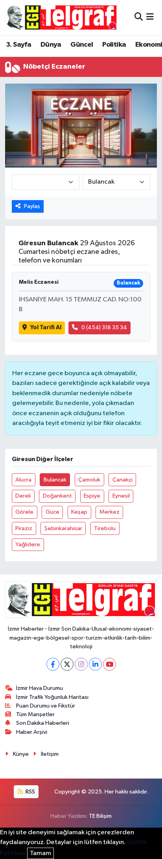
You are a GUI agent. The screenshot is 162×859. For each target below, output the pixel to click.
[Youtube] (109, 664)
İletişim (50, 754)
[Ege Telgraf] (61, 17)
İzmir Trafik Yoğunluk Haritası (52, 697)
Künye (21, 754)
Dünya (50, 44)
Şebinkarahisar (63, 528)
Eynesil (121, 496)
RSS (29, 792)
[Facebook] (52, 664)
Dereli (23, 496)
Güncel (81, 44)
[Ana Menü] (150, 17)
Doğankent (57, 496)
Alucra (23, 480)
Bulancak (55, 480)
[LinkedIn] (95, 664)
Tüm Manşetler (35, 714)
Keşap (79, 512)
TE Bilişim (100, 816)
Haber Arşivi (31, 732)
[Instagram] (81, 664)
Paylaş (32, 206)
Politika (114, 44)
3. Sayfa (18, 44)
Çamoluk (89, 480)
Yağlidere (27, 544)
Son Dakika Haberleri (42, 723)
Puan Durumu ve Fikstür (45, 706)
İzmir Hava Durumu (39, 688)
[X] (67, 664)
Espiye (92, 496)
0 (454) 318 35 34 (104, 327)
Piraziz (23, 528)
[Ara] (138, 17)
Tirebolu (105, 528)
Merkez (109, 512)
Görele (24, 512)
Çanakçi (122, 480)
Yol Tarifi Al (45, 327)
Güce (52, 512)
